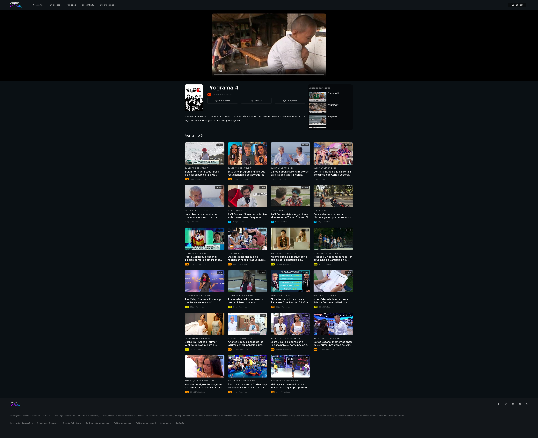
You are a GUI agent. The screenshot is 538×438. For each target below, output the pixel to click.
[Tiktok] (505, 404)
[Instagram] (519, 404)
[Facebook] (498, 404)
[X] (526, 404)
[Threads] (512, 404)
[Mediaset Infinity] (16, 5)
